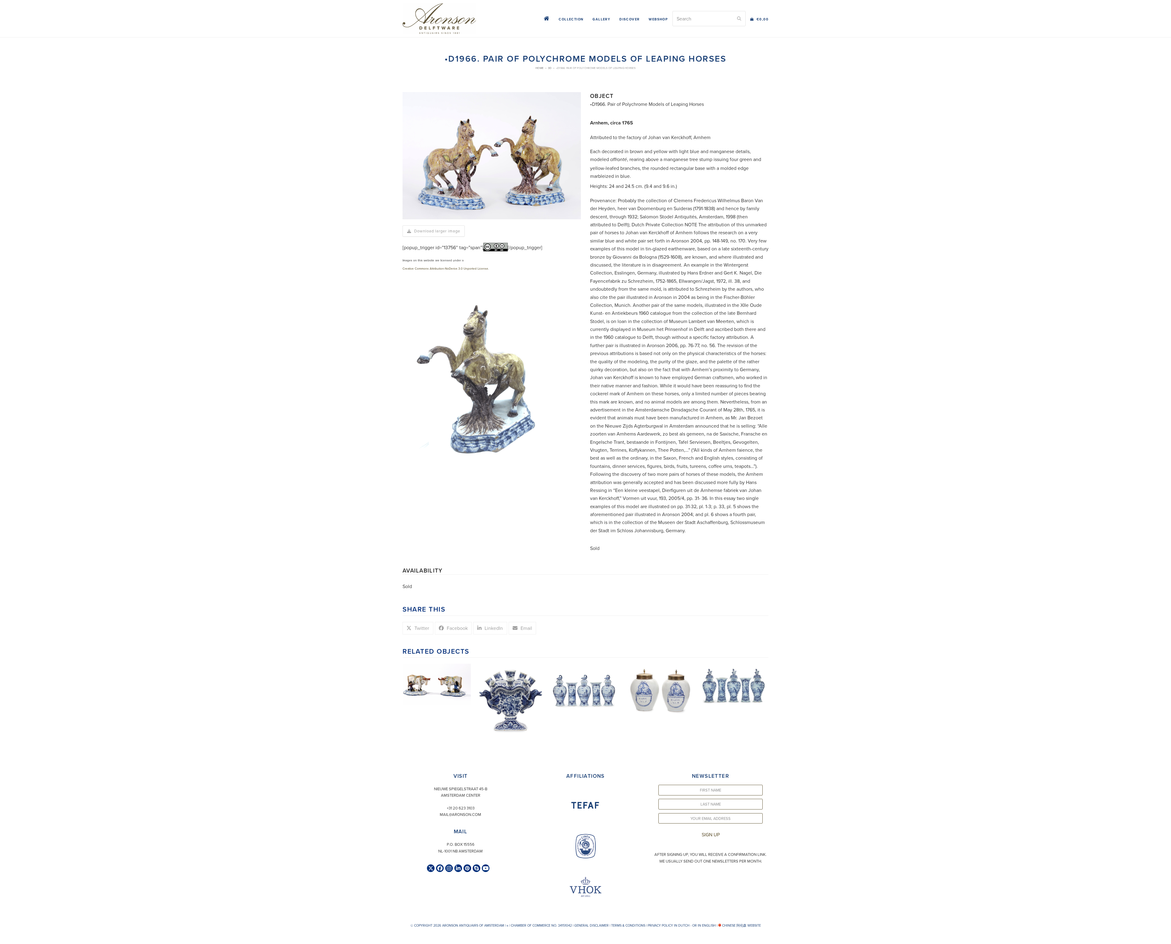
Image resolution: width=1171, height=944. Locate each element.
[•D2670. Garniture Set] (585, 686)
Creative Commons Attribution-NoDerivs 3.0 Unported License (445, 268)
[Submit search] (739, 19)
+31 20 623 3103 (460, 808)
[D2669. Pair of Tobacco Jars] (660, 689)
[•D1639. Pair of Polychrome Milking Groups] (437, 683)
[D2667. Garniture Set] (734, 684)
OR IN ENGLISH (704, 925)
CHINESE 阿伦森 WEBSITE (741, 925)
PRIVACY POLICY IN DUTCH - (669, 925)
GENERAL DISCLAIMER (591, 925)
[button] (759, 18)
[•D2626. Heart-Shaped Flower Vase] (511, 698)
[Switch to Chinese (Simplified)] (5, 937)
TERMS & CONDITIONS (628, 925)
